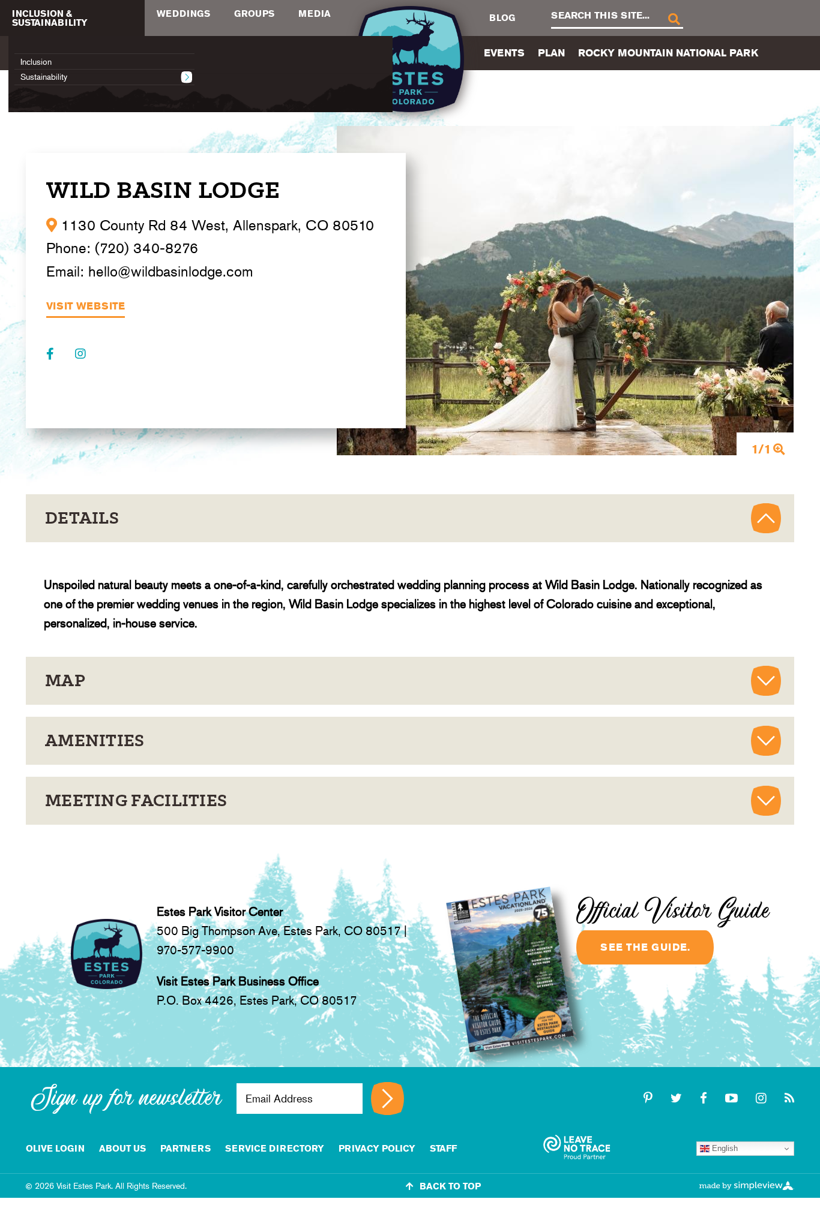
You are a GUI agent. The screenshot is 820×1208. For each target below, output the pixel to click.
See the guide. (645, 947)
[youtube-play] (733, 1098)
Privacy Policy (377, 1148)
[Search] (673, 18)
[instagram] (763, 1098)
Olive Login (55, 1148)
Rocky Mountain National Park (668, 53)
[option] (565, 290)
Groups (254, 13)
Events (504, 53)
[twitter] (678, 1098)
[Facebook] (51, 354)
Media (314, 13)
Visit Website (85, 306)
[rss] (789, 1098)
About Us (122, 1148)
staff (443, 1148)
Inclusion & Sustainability (50, 18)
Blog (502, 18)
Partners (185, 1148)
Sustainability (43, 77)
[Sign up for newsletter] (387, 1098)
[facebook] (705, 1098)
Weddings (183, 13)
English (724, 1148)
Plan (551, 53)
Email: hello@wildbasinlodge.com (149, 271)
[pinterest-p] (650, 1098)
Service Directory (274, 1148)
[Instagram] (80, 354)
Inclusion (36, 62)
